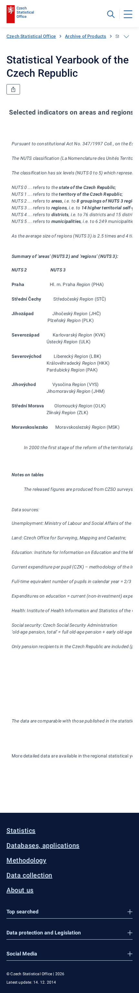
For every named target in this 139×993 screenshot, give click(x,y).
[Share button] (13, 89)
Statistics (21, 830)
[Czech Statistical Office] (20, 14)
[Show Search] (110, 14)
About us (20, 890)
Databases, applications (43, 845)
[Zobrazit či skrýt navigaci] (126, 36)
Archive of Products (85, 36)
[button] (69, 912)
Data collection (29, 875)
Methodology (26, 860)
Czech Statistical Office (31, 36)
